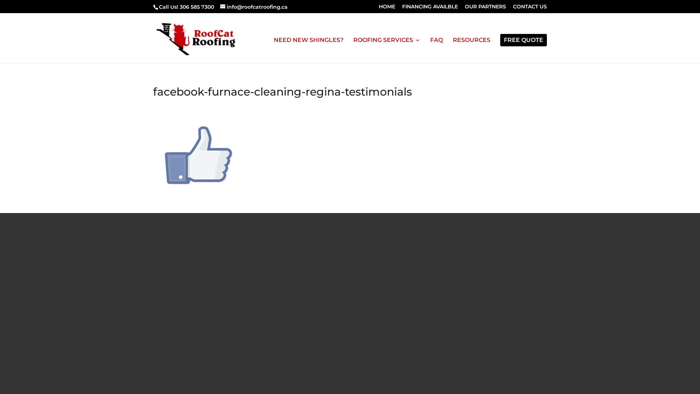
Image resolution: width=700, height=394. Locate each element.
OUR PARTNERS (485, 7)
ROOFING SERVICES (383, 40)
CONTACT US (530, 7)
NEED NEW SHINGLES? (308, 40)
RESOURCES (471, 40)
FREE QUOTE (523, 39)
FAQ (436, 40)
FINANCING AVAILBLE (430, 7)
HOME (387, 7)
